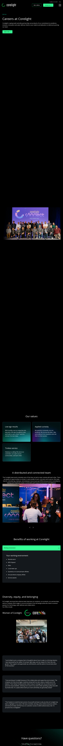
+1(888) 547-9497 (53, 2)
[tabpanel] (31, 567)
